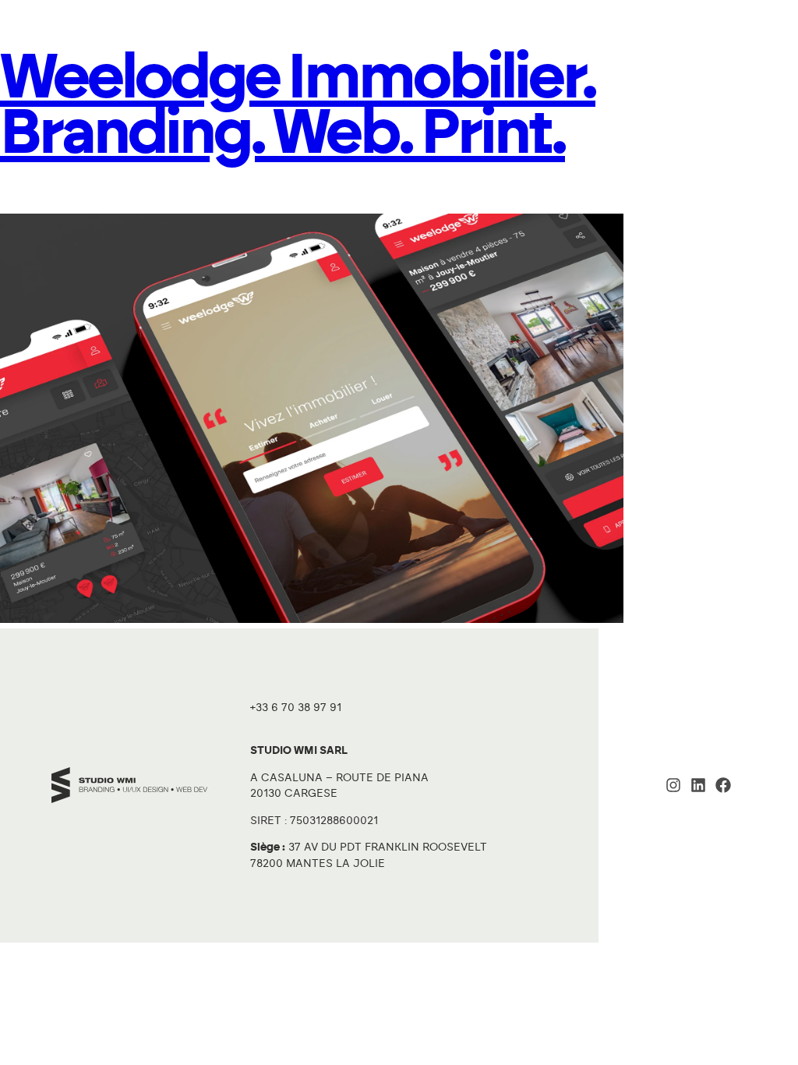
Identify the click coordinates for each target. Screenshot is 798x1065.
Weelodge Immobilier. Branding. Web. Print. (297, 106)
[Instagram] (673, 785)
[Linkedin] (698, 785)
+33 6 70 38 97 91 (295, 707)
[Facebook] (723, 785)
